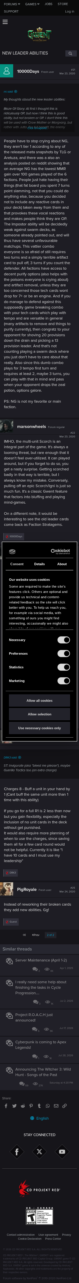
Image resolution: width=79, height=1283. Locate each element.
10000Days (28, 71)
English (42, 1118)
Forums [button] (10, 4)
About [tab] (62, 564)
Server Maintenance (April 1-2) (41, 960)
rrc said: (8, 91)
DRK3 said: (10, 757)
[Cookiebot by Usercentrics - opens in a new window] (53, 552)
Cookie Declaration (29, 1239)
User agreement (48, 1235)
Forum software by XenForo (37, 1278)
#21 (67, 71)
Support (11, 11)
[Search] (71, 53)
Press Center (53, 1239)
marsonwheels (31, 426)
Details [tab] (39, 564)
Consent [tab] (16, 564)
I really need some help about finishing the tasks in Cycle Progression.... (40, 987)
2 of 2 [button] (50, 935)
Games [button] (30, 4)
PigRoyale (27, 889)
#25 (67, 889)
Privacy (66, 1235)
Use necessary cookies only (39, 728)
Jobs (48, 4)
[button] (5, 22)
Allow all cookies (39, 700)
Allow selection (39, 714)
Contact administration (21, 1235)
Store (63, 4)
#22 (67, 434)
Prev (36, 935)
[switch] (63, 653)
